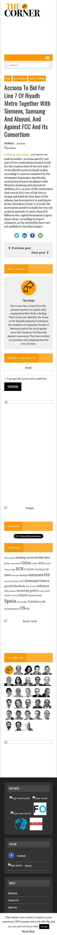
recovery (15, 595)
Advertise (12, 907)
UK (43, 601)
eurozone (36, 574)
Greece (44, 581)
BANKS (39, 557)
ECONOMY (29, 569)
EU (47, 569)
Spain (10, 601)
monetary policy (27, 590)
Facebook (21, 855)
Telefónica (35, 601)
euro (7, 575)
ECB (19, 568)
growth (8, 586)
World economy (36, 78)
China (26, 562)
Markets (13, 591)
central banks (15, 563)
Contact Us (13, 900)
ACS (6, 558)
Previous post (21, 248)
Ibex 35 (29, 586)
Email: (28, 367)
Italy (6, 590)
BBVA (47, 557)
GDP (22, 581)
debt (41, 563)
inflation (43, 586)
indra (34, 586)
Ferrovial (7, 581)
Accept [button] (44, 926)
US (22, 608)
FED (47, 575)
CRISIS (35, 563)
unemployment (11, 608)
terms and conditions (34, 378)
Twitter (28, 865)
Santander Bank (34, 595)
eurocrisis (15, 575)
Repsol (23, 595)
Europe (24, 575)
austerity (11, 558)
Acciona (21, 143)
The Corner (22, 154)
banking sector (25, 557)
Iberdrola (19, 586)
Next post (38, 252)
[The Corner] (28, 10)
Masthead (12, 893)
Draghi (12, 569)
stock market (22, 602)
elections (40, 569)
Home (8, 78)
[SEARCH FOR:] (28, 65)
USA (28, 608)
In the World (20, 78)
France (15, 581)
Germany (32, 580)
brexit (7, 563)
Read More (28, 931)
